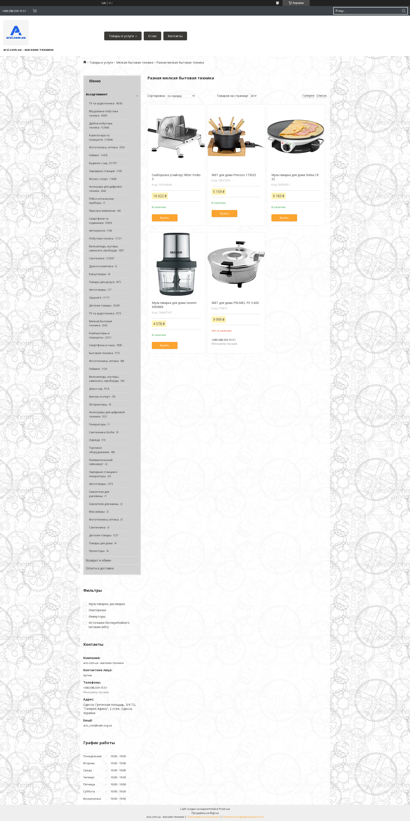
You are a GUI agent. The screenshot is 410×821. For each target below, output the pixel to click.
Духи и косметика (101, 266)
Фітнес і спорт (98, 179)
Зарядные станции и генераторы (103, 474)
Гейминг (94, 369)
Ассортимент (97, 94)
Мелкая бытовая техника (134, 62)
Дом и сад (95, 389)
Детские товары (100, 305)
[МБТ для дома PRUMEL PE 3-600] (236, 264)
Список (321, 95)
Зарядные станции (102, 171)
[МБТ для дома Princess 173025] (236, 137)
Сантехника (97, 527)
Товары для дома (101, 543)
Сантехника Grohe (101, 432)
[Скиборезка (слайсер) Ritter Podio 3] (176, 137)
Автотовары (97, 290)
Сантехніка (96, 258)
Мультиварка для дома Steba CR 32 (295, 177)
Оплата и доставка (100, 568)
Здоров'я (95, 297)
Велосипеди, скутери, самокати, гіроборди (103, 248)
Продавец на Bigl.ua (205, 813)
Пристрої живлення (102, 211)
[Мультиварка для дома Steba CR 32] (296, 137)
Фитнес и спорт (99, 396)
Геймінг (94, 155)
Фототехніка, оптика (103, 147)
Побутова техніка (101, 238)
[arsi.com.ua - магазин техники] (16, 32)
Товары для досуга (101, 282)
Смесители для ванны (104, 504)
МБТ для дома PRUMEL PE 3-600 (235, 303)
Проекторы (97, 551)
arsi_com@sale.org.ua (97, 725)
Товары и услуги (121, 36)
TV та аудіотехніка (101, 103)
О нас (152, 36)
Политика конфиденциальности (243, 817)
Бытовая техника (101, 353)
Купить (164, 217)
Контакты (175, 36)
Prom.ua (224, 809)
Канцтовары (97, 274)
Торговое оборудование (99, 450)
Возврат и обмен (98, 560)
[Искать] (403, 10)
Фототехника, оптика (104, 361)
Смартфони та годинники (98, 221)
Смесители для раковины (99, 494)
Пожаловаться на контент (203, 817)
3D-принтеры (98, 404)
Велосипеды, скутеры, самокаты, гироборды (104, 379)
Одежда (94, 440)
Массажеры (97, 511)
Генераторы (97, 424)
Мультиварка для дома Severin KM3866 (174, 305)
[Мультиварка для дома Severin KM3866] (176, 264)
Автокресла (97, 230)
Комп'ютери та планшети (99, 137)
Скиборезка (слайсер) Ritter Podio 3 (176, 177)
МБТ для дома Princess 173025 (234, 175)
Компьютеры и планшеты (99, 335)
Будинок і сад (98, 163)
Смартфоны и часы (102, 345)
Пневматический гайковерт (101, 462)
